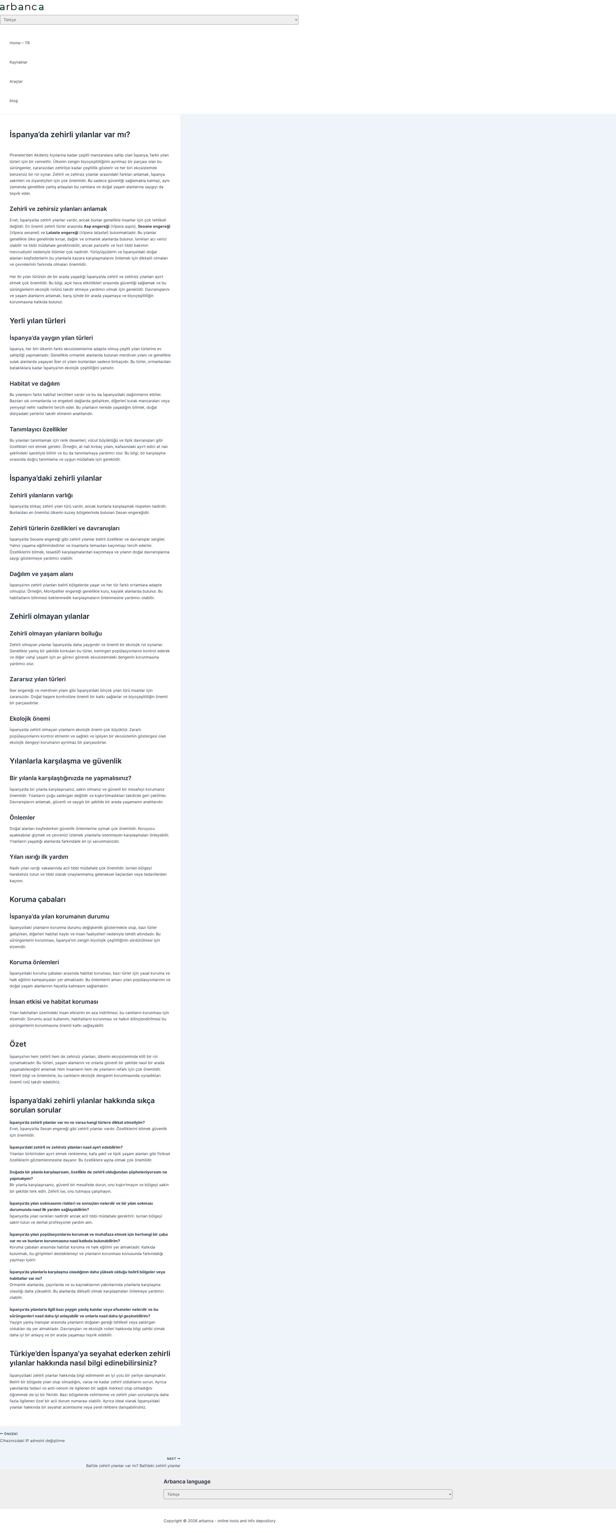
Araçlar (16, 81)
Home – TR (20, 42)
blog (14, 100)
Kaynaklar (18, 62)
